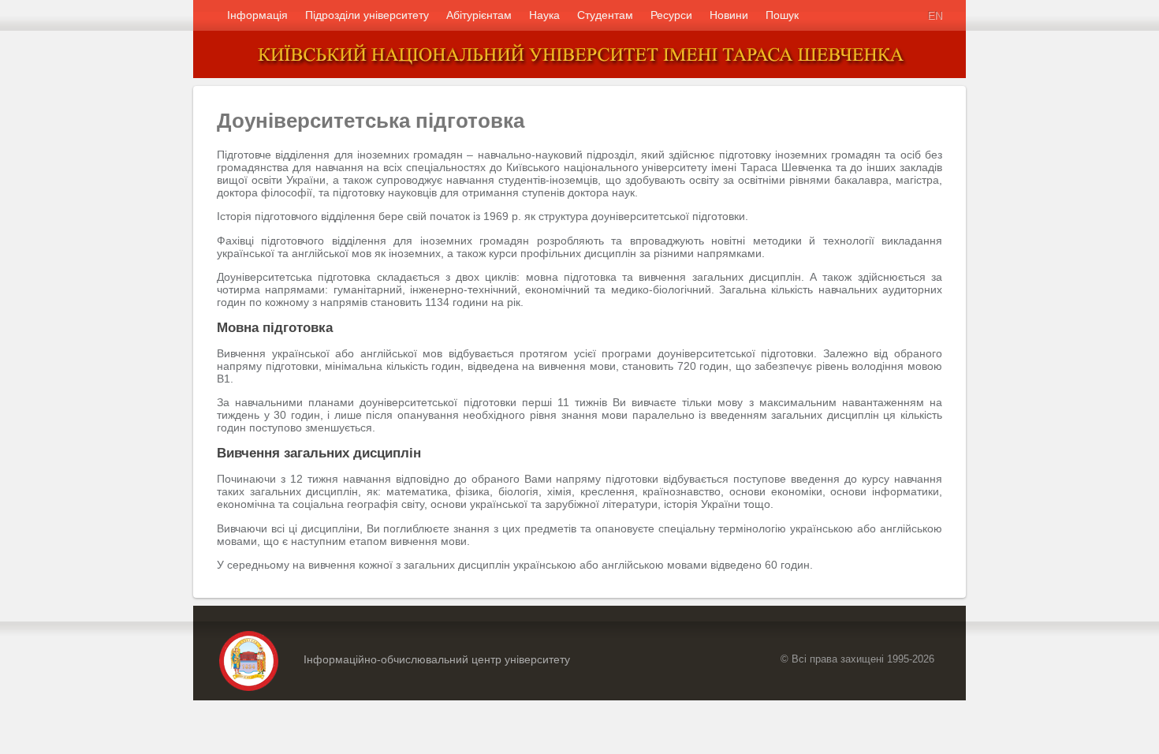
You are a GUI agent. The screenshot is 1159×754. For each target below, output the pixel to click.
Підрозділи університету (367, 15)
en (934, 15)
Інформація (257, 15)
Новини (729, 15)
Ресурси (671, 15)
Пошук (782, 15)
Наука (544, 15)
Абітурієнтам (479, 15)
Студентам (605, 15)
